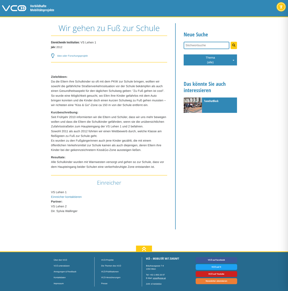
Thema (210, 60)
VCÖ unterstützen (62, 266)
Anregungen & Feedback (65, 271)
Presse (104, 283)
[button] (109, 55)
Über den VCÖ (60, 260)
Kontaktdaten (60, 277)
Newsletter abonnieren (216, 281)
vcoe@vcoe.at (159, 278)
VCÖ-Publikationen (110, 271)
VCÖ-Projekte (107, 260)
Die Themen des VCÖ (111, 266)
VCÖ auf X (216, 267)
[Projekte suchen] (234, 45)
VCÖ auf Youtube (216, 274)
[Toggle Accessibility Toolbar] (281, 7)
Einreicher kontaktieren (66, 197)
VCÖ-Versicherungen (110, 277)
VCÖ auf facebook (216, 260)
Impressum (59, 283)
